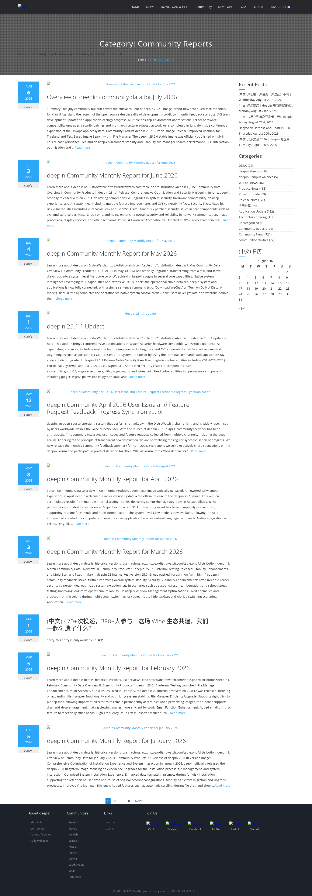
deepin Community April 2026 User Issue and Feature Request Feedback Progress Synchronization (118, 408)
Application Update (252, 211)
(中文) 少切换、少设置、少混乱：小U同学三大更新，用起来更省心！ (266, 94)
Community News (251, 234)
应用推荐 (245, 206)
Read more (82, 147)
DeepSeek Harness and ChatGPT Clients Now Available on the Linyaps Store (266, 128)
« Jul (242, 308)
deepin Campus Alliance (256, 177)
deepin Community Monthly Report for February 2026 (118, 668)
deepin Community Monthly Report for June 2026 (112, 175)
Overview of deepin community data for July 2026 (112, 97)
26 (256, 294)
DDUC (243, 165)
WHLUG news (248, 183)
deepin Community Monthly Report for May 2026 (112, 253)
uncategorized (249, 223)
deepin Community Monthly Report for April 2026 (112, 479)
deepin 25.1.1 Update (76, 326)
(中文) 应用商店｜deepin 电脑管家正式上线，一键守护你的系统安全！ (266, 105)
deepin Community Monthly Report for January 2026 (116, 741)
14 (272, 283)
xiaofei (28, 107)
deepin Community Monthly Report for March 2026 (115, 551)
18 (248, 288)
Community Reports (253, 229)
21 (272, 288)
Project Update (249, 194)
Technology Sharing (253, 217)
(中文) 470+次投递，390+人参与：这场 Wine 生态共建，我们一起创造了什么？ (127, 624)
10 (240, 283)
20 (264, 288)
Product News (249, 188)
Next (138, 801)
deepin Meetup (250, 171)
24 (240, 294)
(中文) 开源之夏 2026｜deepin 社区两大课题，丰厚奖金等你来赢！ (266, 139)
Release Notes (249, 200)
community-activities (253, 240)
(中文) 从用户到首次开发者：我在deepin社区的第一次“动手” (266, 117)
